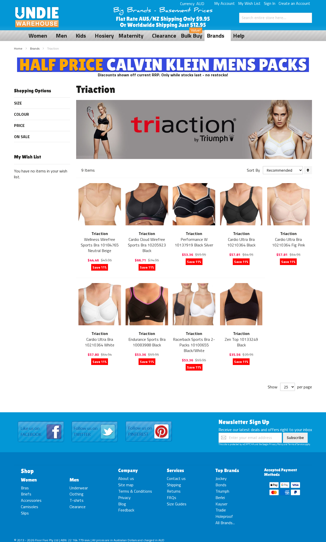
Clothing (77, 494)
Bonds (220, 485)
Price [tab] (19, 125)
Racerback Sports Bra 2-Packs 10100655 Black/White (194, 345)
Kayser (221, 504)
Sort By (253, 170)
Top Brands (227, 470)
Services (175, 470)
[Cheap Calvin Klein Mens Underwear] (163, 60)
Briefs (26, 494)
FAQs (171, 497)
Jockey (221, 478)
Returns (174, 491)
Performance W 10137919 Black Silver (194, 242)
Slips (25, 513)
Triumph (222, 491)
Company (128, 470)
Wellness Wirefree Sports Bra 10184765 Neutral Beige (100, 245)
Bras (25, 488)
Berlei (220, 497)
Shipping (174, 485)
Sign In (269, 3)
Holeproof (224, 516)
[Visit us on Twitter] (95, 421)
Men (74, 479)
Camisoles (29, 507)
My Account (224, 3)
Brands (35, 48)
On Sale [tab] (22, 137)
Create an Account (294, 3)
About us (126, 478)
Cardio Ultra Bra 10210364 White (99, 342)
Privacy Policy (276, 444)
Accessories (31, 500)
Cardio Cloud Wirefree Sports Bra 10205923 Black (147, 245)
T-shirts (77, 500)
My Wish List (249, 3)
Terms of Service (296, 444)
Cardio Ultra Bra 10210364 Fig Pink (288, 242)
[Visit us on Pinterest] (149, 421)
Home (18, 48)
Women (29, 479)
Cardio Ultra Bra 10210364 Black (241, 242)
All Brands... (225, 523)
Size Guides (176, 504)
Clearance (78, 507)
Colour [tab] (21, 114)
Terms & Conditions (135, 491)
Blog (122, 504)
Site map (125, 485)
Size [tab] (18, 103)
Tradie (220, 510)
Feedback (126, 510)
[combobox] (275, 18)
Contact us (176, 478)
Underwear (79, 488)
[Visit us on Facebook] (41, 421)
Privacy (124, 497)
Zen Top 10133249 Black (241, 342)
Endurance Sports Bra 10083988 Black (147, 342)
